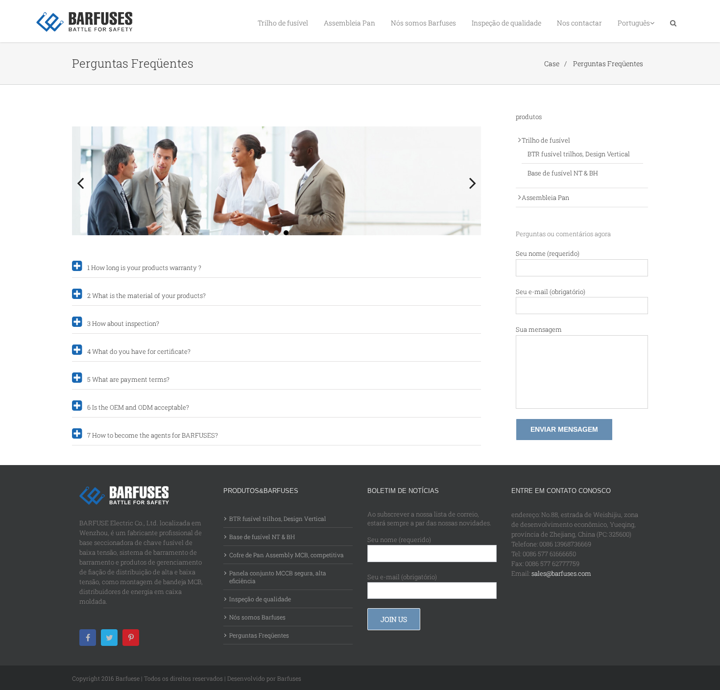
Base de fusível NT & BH (563, 173)
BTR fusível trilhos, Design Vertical (579, 153)
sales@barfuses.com (561, 573)
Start (468, 222)
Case (551, 63)
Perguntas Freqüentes (608, 63)
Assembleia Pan (349, 22)
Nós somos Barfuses (423, 22)
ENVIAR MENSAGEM (564, 429)
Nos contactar (579, 22)
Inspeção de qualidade (506, 22)
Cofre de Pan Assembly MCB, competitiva (286, 555)
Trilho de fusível (283, 22)
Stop (476, 222)
